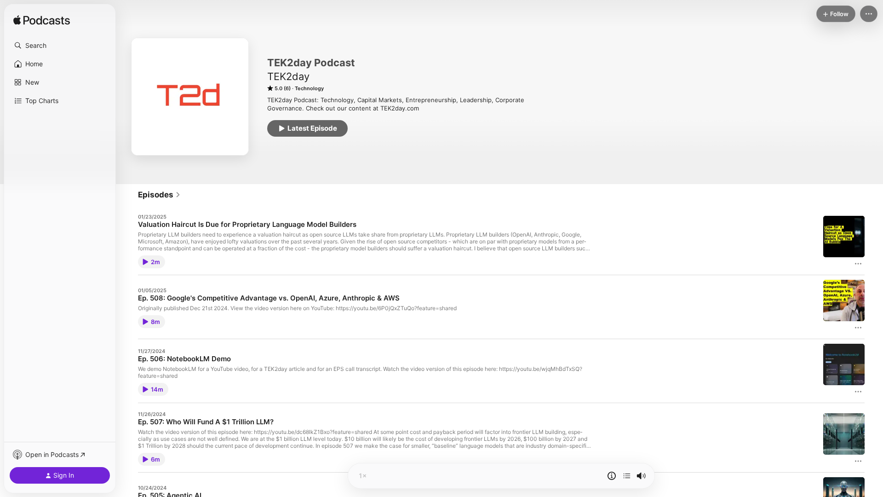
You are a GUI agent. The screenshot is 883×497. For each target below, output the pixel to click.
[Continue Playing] (626, 475)
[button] (59, 45)
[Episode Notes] (611, 475)
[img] (41, 20)
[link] (159, 195)
